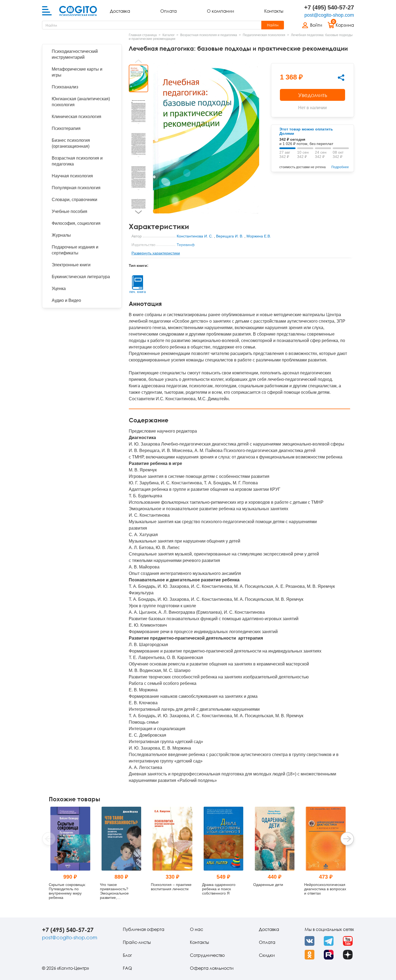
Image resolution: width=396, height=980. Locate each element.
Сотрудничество (207, 955)
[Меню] (46, 11)
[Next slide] (138, 212)
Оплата (168, 11)
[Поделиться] (341, 77)
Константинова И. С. (195, 236)
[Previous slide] (138, 61)
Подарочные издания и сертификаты (75, 250)
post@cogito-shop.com (329, 15)
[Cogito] (78, 11)
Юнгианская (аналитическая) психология (81, 101)
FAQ (127, 968)
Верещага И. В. (229, 236)
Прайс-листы (137, 942)
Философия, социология (76, 223)
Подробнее (340, 167)
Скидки (267, 955)
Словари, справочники (74, 199)
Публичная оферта (143, 929)
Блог (127, 955)
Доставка (120, 11)
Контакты (273, 11)
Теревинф (186, 245)
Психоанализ (65, 87)
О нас (196, 929)
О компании (220, 11)
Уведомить (312, 95)
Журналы (61, 235)
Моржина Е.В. (258, 236)
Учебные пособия (69, 211)
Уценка (59, 288)
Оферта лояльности (212, 968)
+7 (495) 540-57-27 (329, 7)
